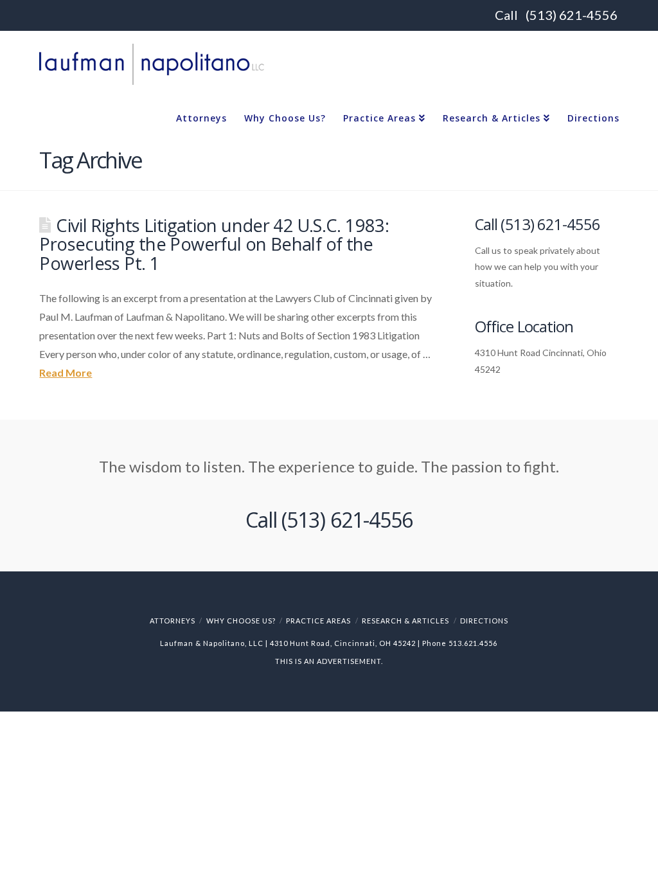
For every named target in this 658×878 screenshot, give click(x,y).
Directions (484, 620)
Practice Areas (318, 620)
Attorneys (172, 620)
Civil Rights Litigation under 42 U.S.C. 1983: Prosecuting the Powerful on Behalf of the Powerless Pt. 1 (214, 244)
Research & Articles (405, 620)
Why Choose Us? (241, 620)
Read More (65, 372)
